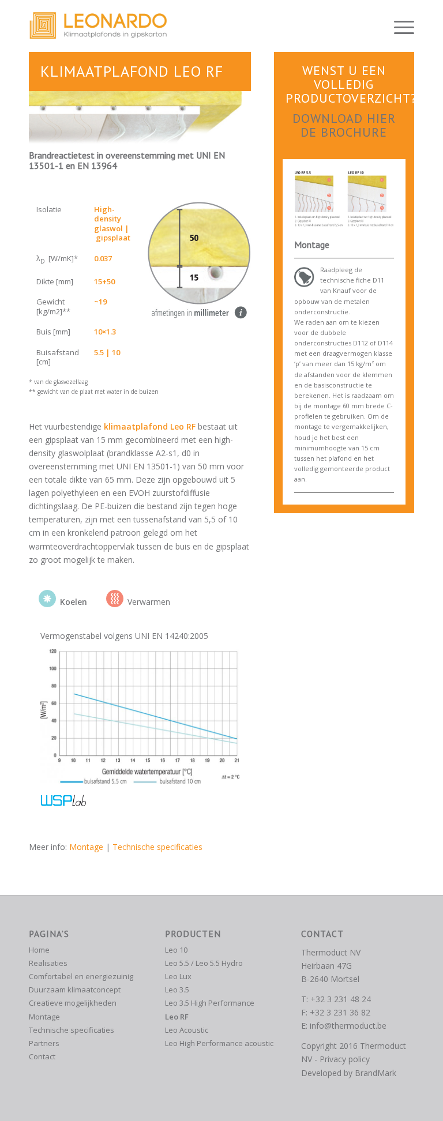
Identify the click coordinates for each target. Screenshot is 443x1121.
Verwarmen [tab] (148, 601)
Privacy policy (345, 1059)
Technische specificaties (157, 846)
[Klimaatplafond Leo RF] (344, 199)
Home (39, 950)
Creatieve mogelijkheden (73, 1003)
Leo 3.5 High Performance (209, 1003)
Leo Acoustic (186, 1030)
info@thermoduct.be (348, 1025)
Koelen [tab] (73, 601)
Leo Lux (178, 976)
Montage (86, 846)
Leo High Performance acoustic (219, 1043)
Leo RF (177, 1016)
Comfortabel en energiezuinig (81, 976)
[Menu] (398, 26)
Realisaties (48, 963)
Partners (44, 1043)
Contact (42, 1056)
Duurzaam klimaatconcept (75, 989)
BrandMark (375, 1072)
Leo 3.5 (177, 989)
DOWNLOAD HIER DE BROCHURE (344, 125)
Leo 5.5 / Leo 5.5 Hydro (204, 963)
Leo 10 (176, 950)
